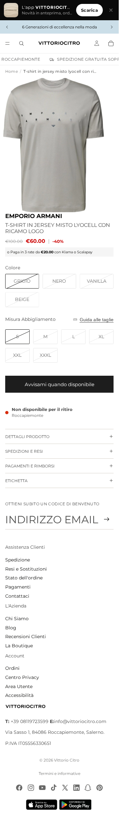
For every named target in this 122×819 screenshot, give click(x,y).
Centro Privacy (22, 677)
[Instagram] (31, 788)
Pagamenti (18, 587)
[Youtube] (42, 788)
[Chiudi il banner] (110, 10)
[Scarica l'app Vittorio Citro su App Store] (41, 804)
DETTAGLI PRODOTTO (27, 436)
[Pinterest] (99, 788)
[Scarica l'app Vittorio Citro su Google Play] (77, 804)
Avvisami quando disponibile (59, 384)
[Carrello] (111, 43)
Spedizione (17, 560)
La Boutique (19, 646)
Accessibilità (19, 695)
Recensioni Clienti (25, 636)
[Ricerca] (21, 43)
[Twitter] (65, 788)
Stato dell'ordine (24, 578)
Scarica (89, 10)
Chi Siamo (17, 619)
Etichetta (16, 480)
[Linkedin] (76, 788)
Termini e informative (59, 773)
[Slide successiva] (111, 27)
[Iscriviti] (107, 519)
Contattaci (17, 596)
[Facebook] (19, 788)
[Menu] (7, 43)
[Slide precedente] (7, 27)
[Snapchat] (88, 788)
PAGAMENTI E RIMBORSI (30, 466)
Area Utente (19, 686)
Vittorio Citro (66, 760)
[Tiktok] (54, 788)
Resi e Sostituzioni (26, 569)
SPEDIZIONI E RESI (24, 451)
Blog (10, 628)
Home (11, 71)
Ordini (12, 668)
